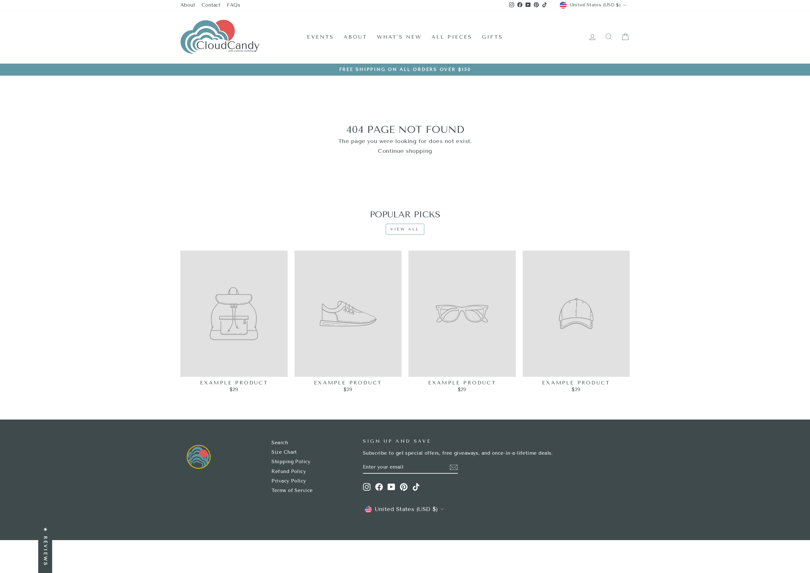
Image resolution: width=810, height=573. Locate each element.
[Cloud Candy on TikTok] (416, 487)
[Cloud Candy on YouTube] (391, 487)
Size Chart (284, 452)
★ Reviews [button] (45, 546)
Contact (211, 5)
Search (279, 442)
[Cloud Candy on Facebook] (379, 487)
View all (405, 229)
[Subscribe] (454, 467)
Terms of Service (292, 490)
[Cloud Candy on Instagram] (367, 487)
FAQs (233, 5)
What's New (399, 37)
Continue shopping (405, 151)
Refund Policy (288, 471)
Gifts (492, 37)
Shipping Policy (290, 461)
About (187, 5)
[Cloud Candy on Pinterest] (404, 487)
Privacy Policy (288, 481)
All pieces (452, 37)
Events (320, 37)
